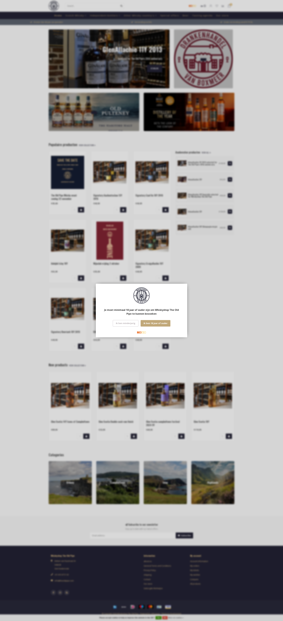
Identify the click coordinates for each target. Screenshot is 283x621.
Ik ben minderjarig (125, 323)
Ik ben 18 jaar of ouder (155, 323)
